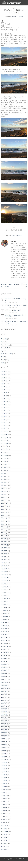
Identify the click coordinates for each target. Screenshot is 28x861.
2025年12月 (4, 395)
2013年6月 (4, 843)
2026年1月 (4, 392)
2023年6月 (4, 485)
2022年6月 (4, 521)
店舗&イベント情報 (6, 354)
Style (2, 351)
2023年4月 (4, 491)
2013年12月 (4, 825)
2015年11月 (4, 757)
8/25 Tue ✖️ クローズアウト (14, 310)
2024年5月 (4, 452)
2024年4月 (4, 455)
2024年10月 (4, 437)
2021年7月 (4, 554)
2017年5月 (4, 703)
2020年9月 (4, 583)
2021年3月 (4, 566)
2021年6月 (4, 557)
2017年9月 (4, 691)
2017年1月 (4, 715)
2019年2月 (4, 640)
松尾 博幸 (21, 16)
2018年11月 (4, 649)
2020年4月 (4, 598)
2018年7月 (4, 661)
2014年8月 (4, 801)
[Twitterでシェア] (12, 230)
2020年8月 (4, 586)
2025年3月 (4, 422)
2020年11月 (4, 577)
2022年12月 (4, 503)
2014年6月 (4, 807)
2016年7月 (4, 733)
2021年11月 (4, 542)
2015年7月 (4, 768)
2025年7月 (4, 410)
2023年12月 (4, 467)
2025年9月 (4, 404)
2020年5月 (4, 595)
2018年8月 (4, 658)
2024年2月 (4, 461)
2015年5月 (4, 774)
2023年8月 (4, 479)
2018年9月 (4, 655)
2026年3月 (4, 386)
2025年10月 (4, 401)
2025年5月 (4, 416)
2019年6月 (4, 628)
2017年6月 (4, 700)
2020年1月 (4, 607)
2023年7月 (4, 482)
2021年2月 (4, 568)
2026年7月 (4, 375)
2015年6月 (4, 771)
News (3, 342)
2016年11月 (4, 721)
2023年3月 (4, 494)
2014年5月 (4, 810)
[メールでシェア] (15, 230)
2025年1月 (4, 428)
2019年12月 (4, 610)
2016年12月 (4, 718)
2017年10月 (4, 688)
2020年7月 (4, 589)
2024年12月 (4, 431)
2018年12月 (4, 646)
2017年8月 (4, 694)
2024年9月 (4, 440)
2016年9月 (4, 727)
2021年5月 (4, 560)
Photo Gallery (5, 345)
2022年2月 (4, 533)
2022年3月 (4, 530)
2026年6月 (4, 377)
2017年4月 (4, 706)
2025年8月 (4, 407)
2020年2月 (4, 604)
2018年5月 (4, 667)
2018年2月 (4, 676)
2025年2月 (4, 425)
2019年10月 (4, 616)
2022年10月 (4, 509)
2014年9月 (4, 798)
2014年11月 (4, 792)
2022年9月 (4, 512)
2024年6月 (4, 449)
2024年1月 (4, 464)
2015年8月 (4, 766)
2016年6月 (4, 736)
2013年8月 (4, 837)
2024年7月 (4, 446)
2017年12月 (4, 682)
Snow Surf (4, 348)
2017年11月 (4, 685)
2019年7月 (4, 625)
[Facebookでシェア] (9, 230)
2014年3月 (4, 816)
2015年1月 (4, 786)
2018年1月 (4, 679)
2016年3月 (4, 745)
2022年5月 (4, 524)
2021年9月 (4, 548)
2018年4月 (4, 670)
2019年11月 (4, 613)
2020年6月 (4, 592)
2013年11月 (4, 828)
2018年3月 (4, 673)
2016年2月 (4, 748)
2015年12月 (4, 754)
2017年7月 (4, 697)
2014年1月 (4, 822)
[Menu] (23, 3)
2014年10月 (4, 795)
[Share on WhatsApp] (7, 230)
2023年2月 (4, 497)
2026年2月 (4, 389)
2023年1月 (4, 500)
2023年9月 (4, 476)
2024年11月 (4, 434)
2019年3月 (4, 637)
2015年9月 (4, 762)
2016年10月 (4, 724)
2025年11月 (4, 398)
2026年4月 (4, 384)
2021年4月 (4, 563)
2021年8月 (4, 551)
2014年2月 (4, 819)
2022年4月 (4, 527)
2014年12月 (4, 789)
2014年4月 (4, 813)
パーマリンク (19, 235)
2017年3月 (4, 709)
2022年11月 (4, 506)
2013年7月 (4, 840)
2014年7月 (4, 804)
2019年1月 (4, 643)
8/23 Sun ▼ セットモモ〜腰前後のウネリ (15, 322)
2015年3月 (4, 780)
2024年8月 (4, 443)
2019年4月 (4, 634)
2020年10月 (4, 580)
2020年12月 (4, 575)
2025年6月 (4, 413)
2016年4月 (4, 742)
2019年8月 (4, 622)
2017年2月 (4, 712)
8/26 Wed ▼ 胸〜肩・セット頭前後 (15, 305)
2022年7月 (4, 518)
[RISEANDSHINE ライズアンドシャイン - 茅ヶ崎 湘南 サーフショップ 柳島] (11, 2)
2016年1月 (4, 751)
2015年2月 (4, 783)
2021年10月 (4, 545)
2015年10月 (4, 759)
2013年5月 (4, 846)
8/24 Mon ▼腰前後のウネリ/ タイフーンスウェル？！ (15, 315)
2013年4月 (4, 849)
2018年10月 (4, 652)
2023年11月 (4, 470)
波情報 (14, 8)
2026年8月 (4, 372)
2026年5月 (4, 381)
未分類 (3, 357)
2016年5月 (4, 739)
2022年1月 (4, 536)
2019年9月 (4, 619)
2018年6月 (4, 664)
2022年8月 (4, 515)
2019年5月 (4, 631)
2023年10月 (4, 473)
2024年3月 (4, 458)
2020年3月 (4, 601)
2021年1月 (4, 572)
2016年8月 (4, 730)
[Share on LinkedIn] (21, 230)
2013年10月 (4, 831)
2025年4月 (4, 419)
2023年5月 (4, 488)
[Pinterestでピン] (18, 230)
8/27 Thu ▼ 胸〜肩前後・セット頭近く (15, 299)
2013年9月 (4, 834)
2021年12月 (4, 539)
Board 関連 (4, 339)
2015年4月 (4, 777)
